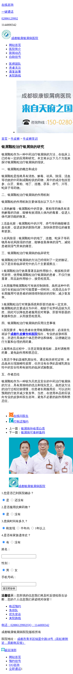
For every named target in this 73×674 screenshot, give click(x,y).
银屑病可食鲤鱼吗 (33, 432)
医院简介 (15, 49)
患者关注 (15, 67)
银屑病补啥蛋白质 (33, 428)
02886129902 (9, 18)
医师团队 (15, 63)
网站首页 (15, 45)
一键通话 (7, 11)
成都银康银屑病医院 (24, 38)
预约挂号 (15, 661)
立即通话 (15, 668)
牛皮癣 (15, 138)
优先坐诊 (15, 614)
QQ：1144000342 (38, 625)
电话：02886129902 (14, 625)
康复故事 (15, 71)
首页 (4, 138)
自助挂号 (15, 56)
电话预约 (15, 606)
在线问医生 (20, 416)
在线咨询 (7, 4)
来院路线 (15, 75)
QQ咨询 (14, 665)
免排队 (13, 610)
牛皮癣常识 (30, 138)
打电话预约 (20, 421)
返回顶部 (10, 650)
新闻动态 (15, 52)
